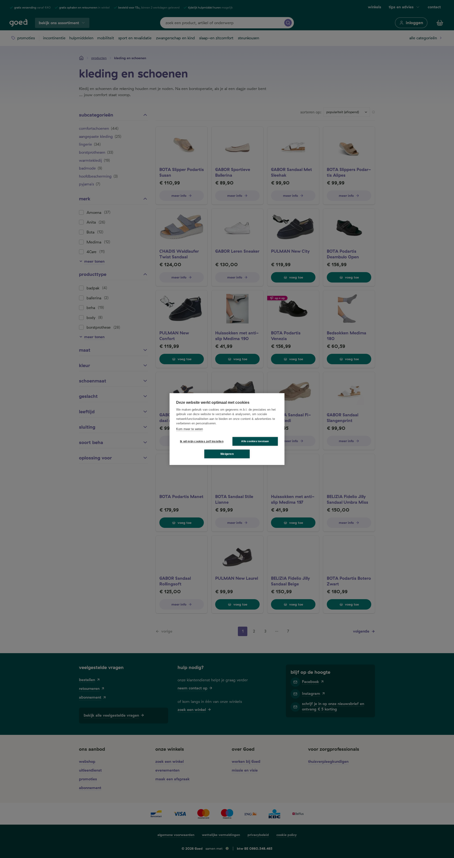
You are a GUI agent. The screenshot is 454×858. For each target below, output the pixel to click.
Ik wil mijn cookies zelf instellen (201, 441)
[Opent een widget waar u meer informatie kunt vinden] (436, 850)
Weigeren (227, 454)
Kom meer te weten (189, 429)
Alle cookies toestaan (255, 441)
